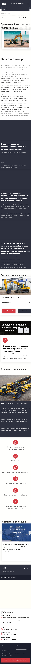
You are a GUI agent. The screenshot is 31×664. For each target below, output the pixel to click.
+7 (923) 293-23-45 (10, 639)
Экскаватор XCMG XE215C (11, 298)
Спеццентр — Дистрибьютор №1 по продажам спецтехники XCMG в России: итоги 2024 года (16, 546)
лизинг (24, 310)
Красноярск (23, 3)
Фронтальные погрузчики (8, 577)
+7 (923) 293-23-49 (10, 634)
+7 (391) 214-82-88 (16, 3)
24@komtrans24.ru (7, 615)
